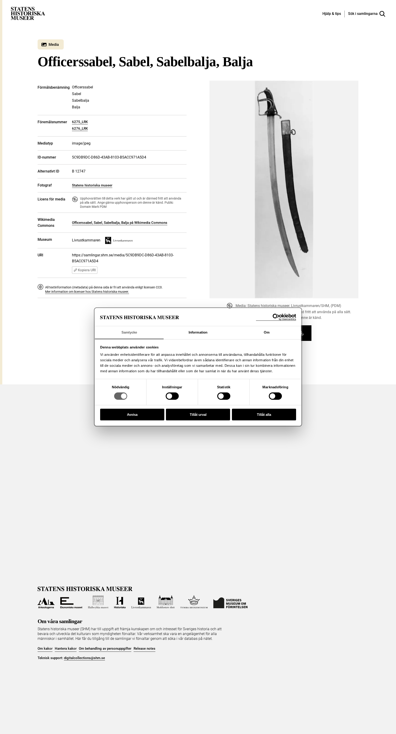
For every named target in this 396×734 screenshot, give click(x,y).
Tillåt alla (264, 414)
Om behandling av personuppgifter (105, 648)
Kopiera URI (87, 270)
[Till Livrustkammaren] (141, 602)
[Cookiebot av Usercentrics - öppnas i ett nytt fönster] (276, 317)
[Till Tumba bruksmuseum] (194, 602)
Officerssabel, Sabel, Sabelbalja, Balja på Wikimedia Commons (119, 223)
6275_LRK (80, 122)
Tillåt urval (198, 414)
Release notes (144, 648)
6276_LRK (80, 128)
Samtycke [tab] (129, 332)
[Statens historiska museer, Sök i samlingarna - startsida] (28, 13)
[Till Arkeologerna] (46, 602)
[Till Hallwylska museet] (98, 602)
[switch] (172, 396)
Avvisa (132, 414)
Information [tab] (198, 332)
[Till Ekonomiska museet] (71, 602)
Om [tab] (267, 332)
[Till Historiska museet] (120, 602)
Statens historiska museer (92, 185)
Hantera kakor (66, 648)
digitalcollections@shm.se (84, 658)
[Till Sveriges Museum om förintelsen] (230, 602)
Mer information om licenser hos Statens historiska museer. (87, 291)
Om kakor (45, 648)
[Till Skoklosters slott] (166, 602)
